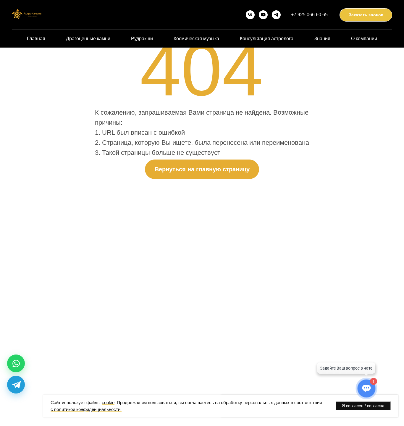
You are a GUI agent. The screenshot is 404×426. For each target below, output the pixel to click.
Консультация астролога (266, 38)
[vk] (250, 14)
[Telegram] (16, 385)
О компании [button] (364, 38)
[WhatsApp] (16, 363)
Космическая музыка (196, 38)
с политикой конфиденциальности (85, 409)
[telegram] (276, 14)
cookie (108, 402)
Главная (36, 38)
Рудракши (142, 38)
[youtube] (263, 14)
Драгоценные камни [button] (88, 38)
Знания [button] (322, 38)
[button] (366, 15)
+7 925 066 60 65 (309, 14)
